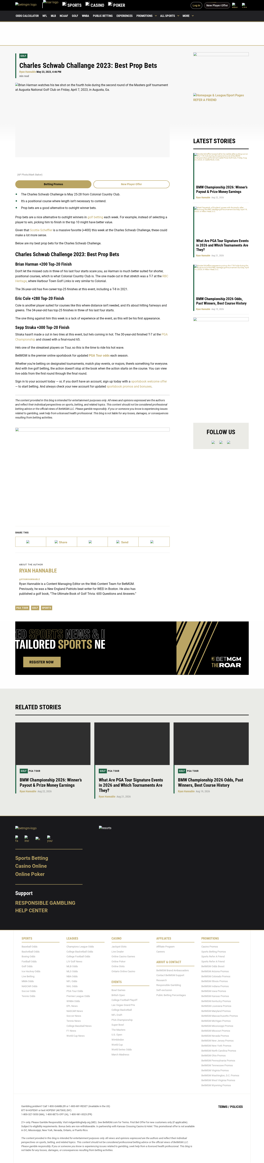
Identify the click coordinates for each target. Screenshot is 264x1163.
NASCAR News (74, 1011)
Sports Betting (31, 858)
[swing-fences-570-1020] (221, 367)
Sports (46, 608)
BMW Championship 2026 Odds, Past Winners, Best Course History (221, 301)
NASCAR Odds (29, 986)
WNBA (85, 16)
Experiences (125, 16)
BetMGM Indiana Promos (215, 986)
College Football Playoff (124, 1000)
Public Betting (103, 16)
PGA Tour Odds (74, 991)
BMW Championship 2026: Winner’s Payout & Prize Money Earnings (222, 189)
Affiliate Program (165, 946)
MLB (53, 16)
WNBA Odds (73, 1001)
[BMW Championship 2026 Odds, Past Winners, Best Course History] (211, 743)
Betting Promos (53, 184)
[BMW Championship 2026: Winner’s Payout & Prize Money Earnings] (52, 743)
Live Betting (28, 976)
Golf (75, 16)
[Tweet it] (30, 542)
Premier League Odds (78, 996)
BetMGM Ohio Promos (213, 1055)
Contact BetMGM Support (170, 975)
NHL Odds (72, 986)
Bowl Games (118, 990)
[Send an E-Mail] (92, 542)
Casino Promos (209, 946)
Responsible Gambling (45, 902)
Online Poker (29, 874)
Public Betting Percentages (171, 995)
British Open (118, 995)
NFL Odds (71, 981)
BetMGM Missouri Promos (215, 1030)
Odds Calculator (27, 16)
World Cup (117, 1044)
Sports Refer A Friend (213, 956)
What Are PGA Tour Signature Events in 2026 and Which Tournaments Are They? (222, 245)
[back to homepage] (50, 5)
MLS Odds (72, 971)
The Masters (118, 1029)
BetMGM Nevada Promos (215, 1035)
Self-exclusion (164, 990)
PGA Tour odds (99, 355)
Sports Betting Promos (213, 951)
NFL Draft (117, 1014)
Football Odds (29, 961)
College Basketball (122, 1010)
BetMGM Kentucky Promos (216, 1001)
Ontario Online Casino (123, 971)
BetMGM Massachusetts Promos (219, 1016)
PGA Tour (22, 608)
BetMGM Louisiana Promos (216, 1006)
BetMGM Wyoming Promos (216, 1085)
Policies (236, 1107)
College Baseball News (79, 1025)
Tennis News (73, 1020)
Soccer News (73, 1016)
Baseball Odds (29, 946)
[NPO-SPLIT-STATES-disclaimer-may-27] (92, 471)
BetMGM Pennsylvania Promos (218, 1060)
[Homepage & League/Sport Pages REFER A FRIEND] (221, 111)
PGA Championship (122, 1019)
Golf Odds (27, 966)
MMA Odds (28, 981)
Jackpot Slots (119, 946)
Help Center (31, 910)
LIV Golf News (74, 961)
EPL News (72, 1006)
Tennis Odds (28, 996)
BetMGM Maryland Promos (216, 1011)
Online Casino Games (123, 956)
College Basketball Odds (79, 951)
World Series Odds (122, 1049)
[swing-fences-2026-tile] (221, 70)
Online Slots (118, 966)
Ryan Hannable (27, 72)
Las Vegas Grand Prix (123, 1005)
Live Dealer (118, 951)
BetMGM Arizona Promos (215, 971)
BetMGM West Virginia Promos (218, 1080)
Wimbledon (118, 1039)
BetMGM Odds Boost (212, 966)
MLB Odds (72, 966)
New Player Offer (131, 184)
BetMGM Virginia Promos (215, 1070)
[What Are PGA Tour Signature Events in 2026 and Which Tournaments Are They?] (131, 743)
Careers (160, 951)
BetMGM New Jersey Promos (217, 1040)
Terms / (223, 1107)
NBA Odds (72, 976)
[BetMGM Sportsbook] (29, 5)
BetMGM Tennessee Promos (217, 1065)
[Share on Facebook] (61, 542)
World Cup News (75, 1035)
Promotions (144, 16)
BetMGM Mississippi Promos (217, 1025)
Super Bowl (118, 1025)
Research (161, 980)
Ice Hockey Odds (31, 971)
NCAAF (64, 16)
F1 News (71, 1030)
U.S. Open (117, 1034)
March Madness (120, 1054)
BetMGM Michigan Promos (216, 1020)
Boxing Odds (28, 956)
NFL (45, 16)
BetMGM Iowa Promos (213, 991)
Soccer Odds (29, 991)
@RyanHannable (29, 579)
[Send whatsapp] (123, 542)
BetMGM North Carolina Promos (218, 1050)
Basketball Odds (31, 951)
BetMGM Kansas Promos (215, 996)
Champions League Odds (80, 946)
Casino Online (31, 866)
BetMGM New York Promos (216, 1045)
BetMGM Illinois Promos (214, 981)
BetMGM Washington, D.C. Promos (220, 1075)
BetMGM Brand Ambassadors (172, 970)
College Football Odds (78, 956)
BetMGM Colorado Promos (215, 976)
